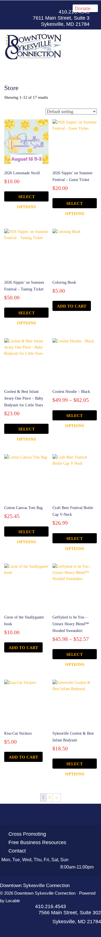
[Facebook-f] (68, 6)
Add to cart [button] (71, 306)
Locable (13, 900)
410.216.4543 (50, 906)
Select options (26, 197)
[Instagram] (60, 814)
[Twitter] (40, 814)
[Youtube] (50, 814)
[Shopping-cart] (70, 814)
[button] (50, 70)
